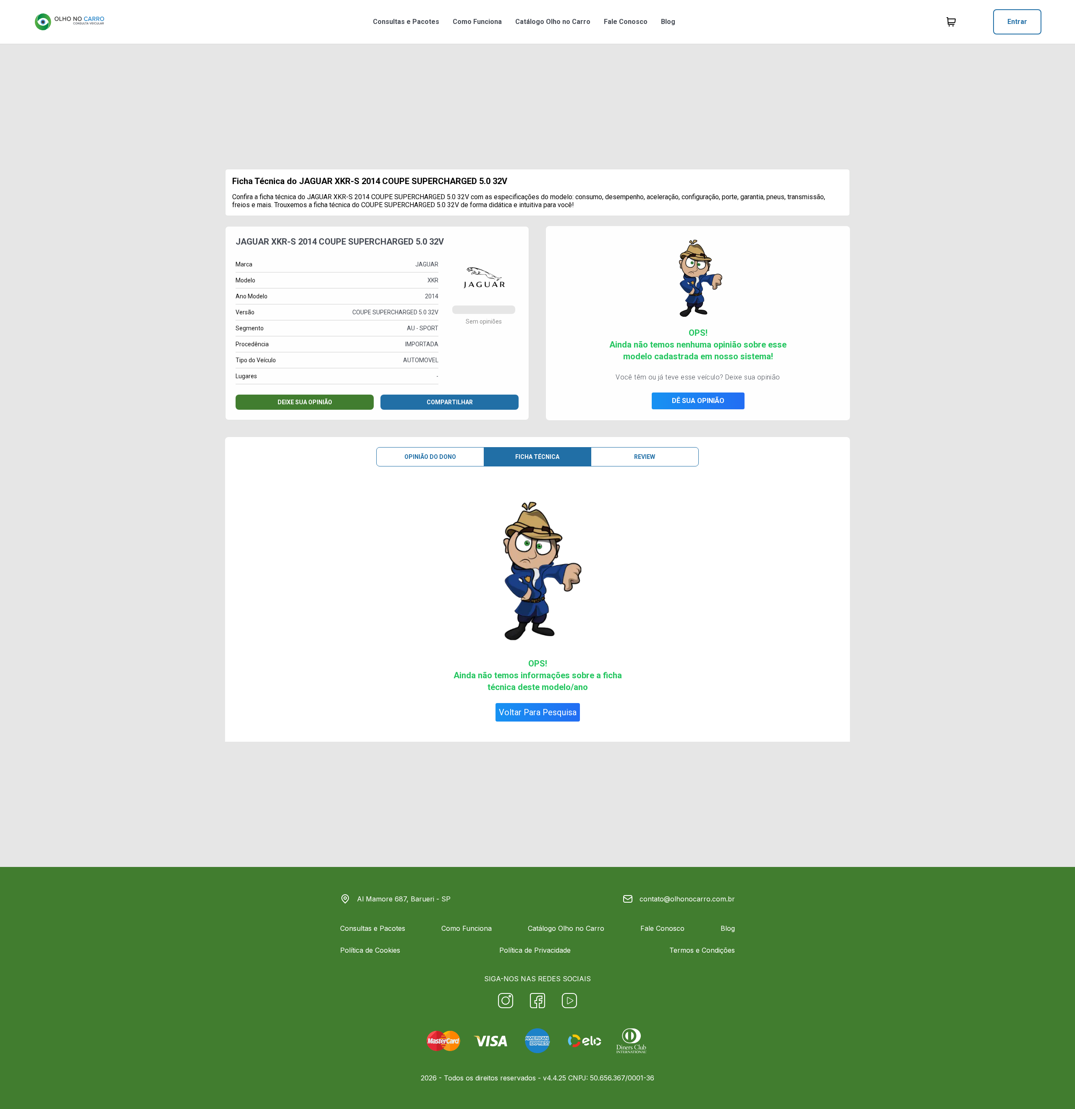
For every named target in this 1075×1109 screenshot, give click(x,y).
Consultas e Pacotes (406, 22)
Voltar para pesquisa (538, 712)
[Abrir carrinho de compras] (951, 21)
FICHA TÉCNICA (537, 456)
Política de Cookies (370, 950)
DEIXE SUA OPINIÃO (305, 402)
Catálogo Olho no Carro (552, 22)
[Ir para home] (69, 21)
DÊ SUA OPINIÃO (698, 401)
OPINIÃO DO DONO (430, 456)
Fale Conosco (626, 22)
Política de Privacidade (535, 950)
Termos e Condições (702, 950)
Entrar (1017, 22)
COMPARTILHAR (450, 402)
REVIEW (644, 456)
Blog (668, 22)
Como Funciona (477, 22)
